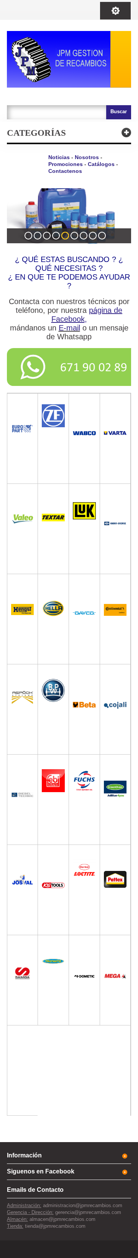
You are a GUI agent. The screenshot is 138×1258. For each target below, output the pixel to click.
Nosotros (87, 157)
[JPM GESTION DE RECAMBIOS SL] (69, 59)
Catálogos (101, 164)
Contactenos (65, 171)
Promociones (65, 164)
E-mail (69, 328)
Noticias (59, 157)
